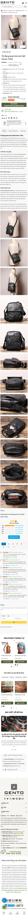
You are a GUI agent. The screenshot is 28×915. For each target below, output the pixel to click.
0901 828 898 (19, 839)
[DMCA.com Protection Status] (19, 905)
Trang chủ (5, 10)
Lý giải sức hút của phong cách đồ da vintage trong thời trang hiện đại (14, 736)
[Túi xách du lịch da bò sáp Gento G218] (7, 687)
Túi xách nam (12, 10)
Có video (8, 547)
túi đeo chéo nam (22, 154)
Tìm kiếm (25, 6)
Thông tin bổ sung (13, 131)
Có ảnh (14, 547)
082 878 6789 (9, 111)
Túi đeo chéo (18, 677)
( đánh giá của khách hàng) (14, 62)
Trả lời (4, 557)
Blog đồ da (14, 731)
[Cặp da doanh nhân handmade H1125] (21, 687)
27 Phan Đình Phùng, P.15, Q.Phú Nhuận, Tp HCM (13, 832)
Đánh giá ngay (14, 537)
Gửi (14, 622)
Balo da (11, 890)
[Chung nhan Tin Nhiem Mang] (14, 908)
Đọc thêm (14, 749)
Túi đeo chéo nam (20, 10)
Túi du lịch (16, 890)
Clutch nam (22, 890)
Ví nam (11, 892)
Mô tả (4, 131)
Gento (10, 902)
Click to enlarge (24, 37)
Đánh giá (23, 131)
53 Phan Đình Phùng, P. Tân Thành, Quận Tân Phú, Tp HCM (13, 836)
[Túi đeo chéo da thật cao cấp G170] (21, 648)
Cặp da (12, 677)
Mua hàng (8, 662)
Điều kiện (23, 99)
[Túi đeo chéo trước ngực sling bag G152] (7, 648)
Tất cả (3, 544)
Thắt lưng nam (17, 892)
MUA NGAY (14, 105)
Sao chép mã (11, 100)
